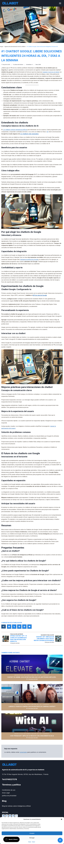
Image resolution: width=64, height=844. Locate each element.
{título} (29, 841)
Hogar (1, 46)
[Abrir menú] (60, 3)
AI (47, 132)
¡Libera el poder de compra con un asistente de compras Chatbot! (32, 706)
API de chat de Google (40, 295)
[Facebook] (3, 815)
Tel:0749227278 (9, 779)
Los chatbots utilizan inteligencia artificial (15, 129)
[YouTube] (9, 815)
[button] (61, 819)
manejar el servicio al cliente (51, 72)
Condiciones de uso (8, 790)
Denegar (32, 838)
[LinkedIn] (13, 815)
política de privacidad (9, 795)
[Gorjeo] (6, 815)
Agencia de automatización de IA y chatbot (15, 46)
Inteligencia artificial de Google (29, 259)
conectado (23, 752)
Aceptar (32, 833)
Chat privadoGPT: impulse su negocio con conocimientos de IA (32, 736)
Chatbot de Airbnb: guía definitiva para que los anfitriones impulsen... (32, 677)
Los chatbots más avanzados (29, 134)
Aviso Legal (6, 793)
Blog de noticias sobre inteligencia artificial (16, 806)
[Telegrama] (16, 815)
